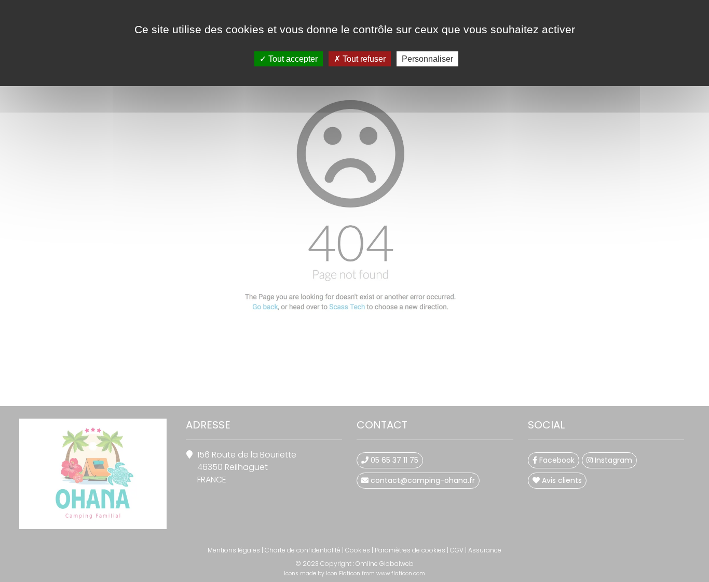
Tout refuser (363, 58)
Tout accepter (292, 58)
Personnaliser (427, 58)
